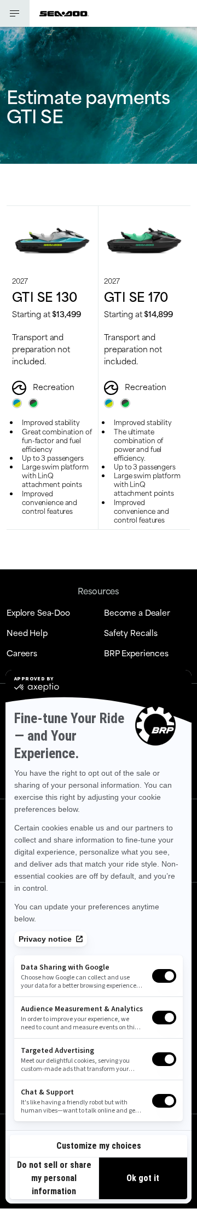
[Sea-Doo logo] (64, 13)
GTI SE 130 (45, 296)
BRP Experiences (136, 652)
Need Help (27, 632)
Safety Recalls (131, 632)
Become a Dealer (137, 612)
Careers (22, 652)
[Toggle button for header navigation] (15, 13)
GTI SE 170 (136, 296)
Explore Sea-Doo (38, 612)
